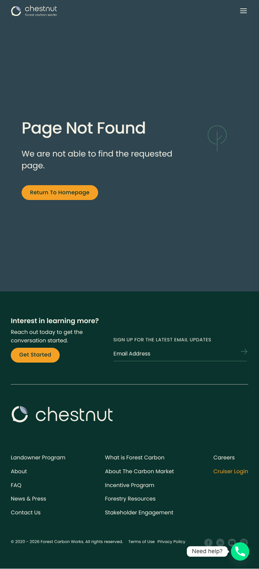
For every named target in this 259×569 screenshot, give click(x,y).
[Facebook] (208, 543)
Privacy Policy (171, 542)
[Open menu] (243, 11)
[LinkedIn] (220, 543)
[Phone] (240, 551)
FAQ (16, 485)
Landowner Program (38, 457)
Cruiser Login (230, 471)
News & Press (28, 499)
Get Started (35, 355)
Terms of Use (141, 542)
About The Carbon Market (139, 471)
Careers (224, 457)
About (19, 471)
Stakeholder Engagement (139, 512)
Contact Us (25, 512)
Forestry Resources (130, 499)
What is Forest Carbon (134, 457)
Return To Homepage (60, 192)
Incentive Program (129, 485)
